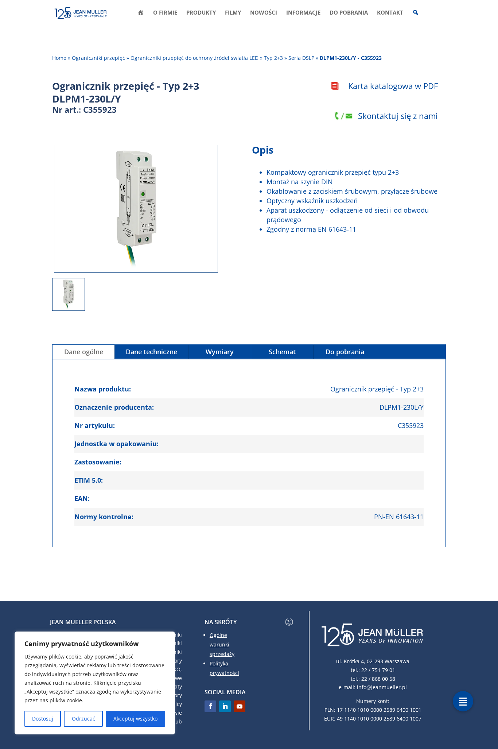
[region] (95, 683)
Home (59, 57)
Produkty (201, 13)
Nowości (263, 13)
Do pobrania (349, 13)
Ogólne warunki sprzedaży (222, 644)
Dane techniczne (151, 351)
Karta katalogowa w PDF (393, 85)
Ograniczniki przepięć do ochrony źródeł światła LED (195, 57)
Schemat (282, 351)
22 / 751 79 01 (378, 670)
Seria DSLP (302, 57)
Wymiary (220, 351)
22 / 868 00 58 (378, 678)
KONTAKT (390, 13)
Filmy (233, 13)
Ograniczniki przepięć (98, 57)
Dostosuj (42, 718)
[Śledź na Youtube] (239, 706)
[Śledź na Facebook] (210, 706)
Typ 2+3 (274, 57)
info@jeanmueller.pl (382, 687)
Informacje (303, 13)
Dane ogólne (83, 351)
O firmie (165, 13)
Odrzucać (83, 718)
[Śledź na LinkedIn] (225, 706)
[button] (463, 701)
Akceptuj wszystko (135, 718)
